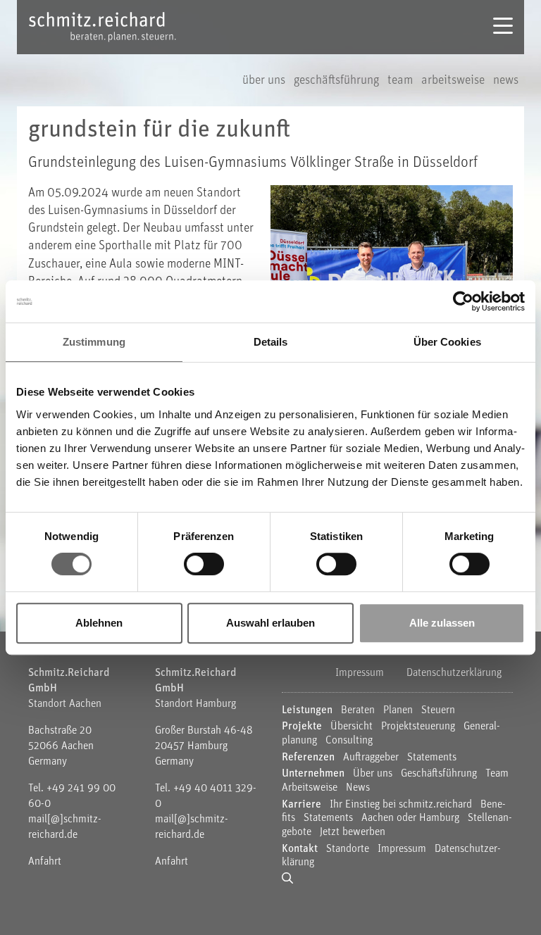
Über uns (265, 81)
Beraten (358, 710)
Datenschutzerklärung (454, 673)
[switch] (204, 564)
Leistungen (307, 710)
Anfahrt (44, 861)
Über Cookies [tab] (447, 342)
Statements (431, 757)
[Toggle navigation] (503, 27)
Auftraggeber (371, 757)
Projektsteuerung (419, 726)
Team (401, 81)
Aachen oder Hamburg (411, 818)
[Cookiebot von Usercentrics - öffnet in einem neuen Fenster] (463, 301)
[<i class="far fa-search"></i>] (290, 879)
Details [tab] (271, 342)
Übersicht (351, 726)
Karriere (301, 804)
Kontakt (300, 849)
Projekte (302, 726)
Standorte (347, 849)
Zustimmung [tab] (94, 342)
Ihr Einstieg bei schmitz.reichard (401, 804)
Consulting (349, 740)
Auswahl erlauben (270, 623)
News (505, 81)
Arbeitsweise (454, 81)
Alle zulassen (442, 623)
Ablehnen (99, 623)
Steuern (438, 710)
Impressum (359, 673)
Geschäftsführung (338, 81)
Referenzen (308, 757)
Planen (399, 710)
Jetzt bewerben (352, 832)
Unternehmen (313, 773)
